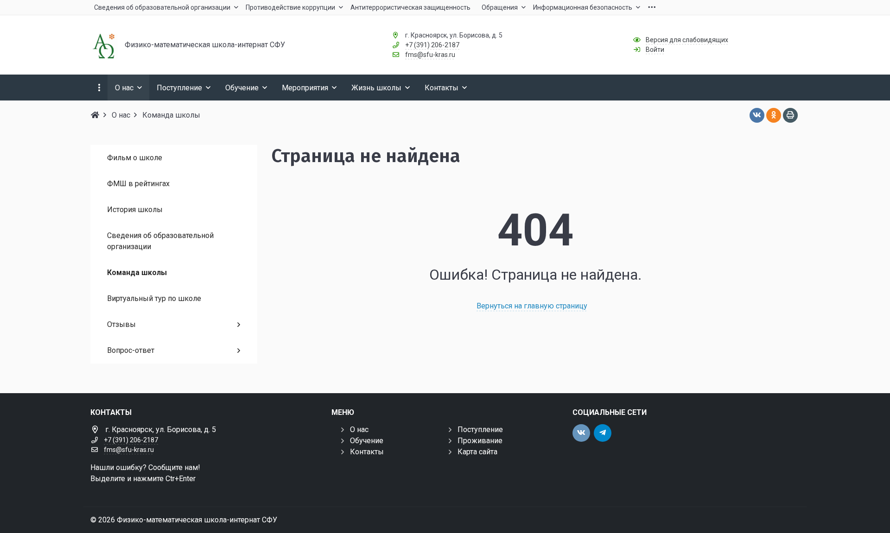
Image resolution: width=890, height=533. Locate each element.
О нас (359, 429)
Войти (655, 49)
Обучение (366, 440)
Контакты (367, 451)
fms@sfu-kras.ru (430, 54)
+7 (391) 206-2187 (432, 45)
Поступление (480, 429)
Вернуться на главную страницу (532, 305)
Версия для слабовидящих (687, 40)
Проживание (480, 440)
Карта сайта (477, 451)
